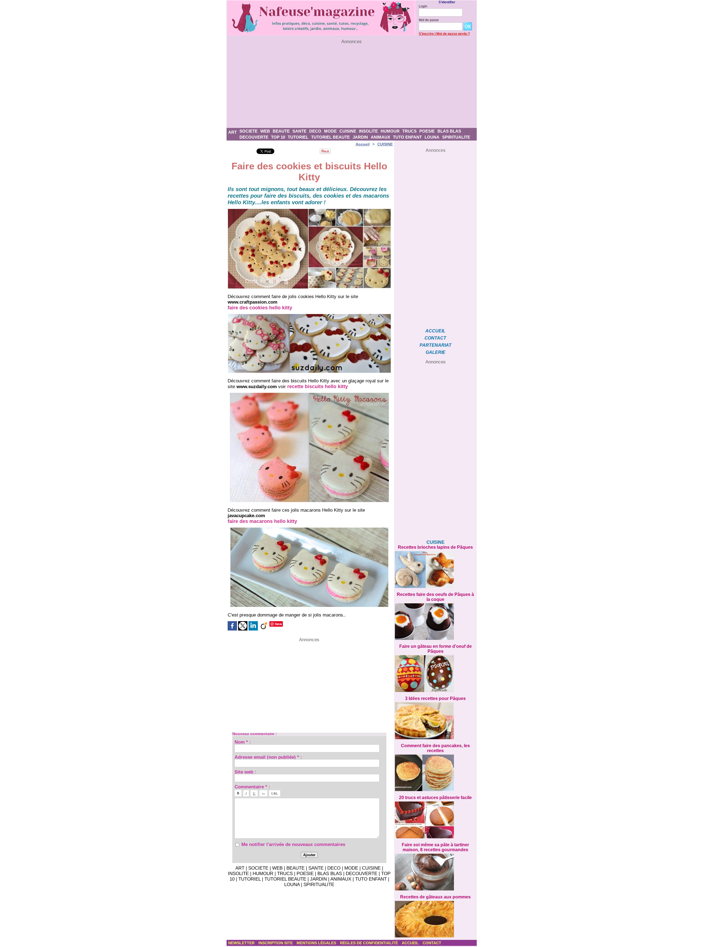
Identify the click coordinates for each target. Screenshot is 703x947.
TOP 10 (278, 137)
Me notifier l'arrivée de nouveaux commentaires (293, 844)
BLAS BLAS (449, 131)
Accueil (363, 144)
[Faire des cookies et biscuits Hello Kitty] (309, 210)
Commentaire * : (252, 786)
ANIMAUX (380, 137)
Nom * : (243, 741)
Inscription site (276, 943)
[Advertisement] (352, 86)
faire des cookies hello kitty (260, 307)
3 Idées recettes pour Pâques (435, 698)
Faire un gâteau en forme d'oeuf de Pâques (435, 649)
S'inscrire (426, 34)
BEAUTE (281, 131)
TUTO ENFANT (407, 137)
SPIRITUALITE (456, 137)
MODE (330, 131)
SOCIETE (248, 131)
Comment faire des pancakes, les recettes (435, 748)
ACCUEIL (435, 331)
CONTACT (435, 338)
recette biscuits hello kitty (317, 386)
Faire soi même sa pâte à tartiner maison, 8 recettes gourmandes (435, 847)
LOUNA (432, 137)
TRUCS (409, 131)
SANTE (299, 131)
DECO (315, 131)
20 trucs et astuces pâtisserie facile (435, 797)
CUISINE (347, 131)
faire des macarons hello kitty (262, 521)
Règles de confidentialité (369, 943)
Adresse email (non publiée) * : (268, 757)
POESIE (427, 131)
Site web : (245, 771)
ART (232, 132)
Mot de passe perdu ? (453, 34)
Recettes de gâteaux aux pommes (435, 897)
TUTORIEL (298, 137)
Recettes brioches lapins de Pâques (435, 547)
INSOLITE (368, 131)
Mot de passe (429, 20)
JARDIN (360, 137)
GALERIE (435, 352)
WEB (265, 131)
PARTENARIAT (435, 345)
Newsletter (242, 943)
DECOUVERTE (253, 137)
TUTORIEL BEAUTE (330, 137)
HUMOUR (390, 131)
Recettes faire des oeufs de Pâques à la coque (435, 597)
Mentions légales (317, 943)
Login (423, 6)
